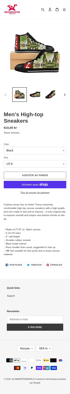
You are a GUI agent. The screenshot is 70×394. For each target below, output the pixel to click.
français (25, 348)
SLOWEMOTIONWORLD (23, 379)
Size (6, 157)
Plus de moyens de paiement (35, 192)
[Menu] (64, 9)
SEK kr (43, 348)
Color (6, 144)
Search (11, 295)
